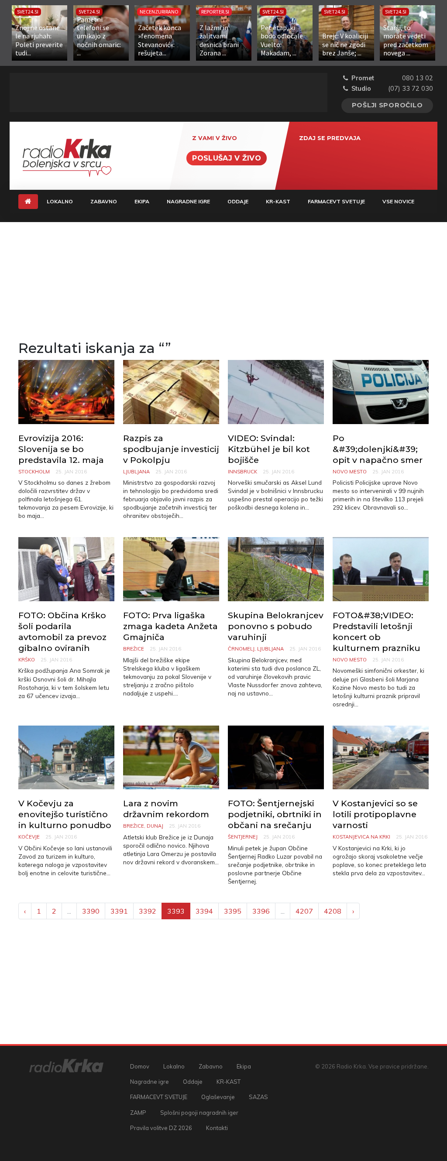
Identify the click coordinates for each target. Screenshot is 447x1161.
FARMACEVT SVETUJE (336, 201)
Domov (139, 1066)
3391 (119, 911)
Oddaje (237, 201)
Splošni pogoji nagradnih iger (199, 1112)
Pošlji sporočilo (387, 105)
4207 (304, 911)
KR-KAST (278, 201)
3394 (204, 911)
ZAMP (138, 1112)
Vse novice (398, 201)
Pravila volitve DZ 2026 (161, 1127)
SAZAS (258, 1096)
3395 (232, 911)
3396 (261, 911)
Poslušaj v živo (226, 158)
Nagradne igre (188, 201)
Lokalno (60, 201)
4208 (332, 911)
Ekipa (141, 201)
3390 (91, 911)
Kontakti (217, 1127)
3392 (147, 911)
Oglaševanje (218, 1096)
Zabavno (103, 201)
